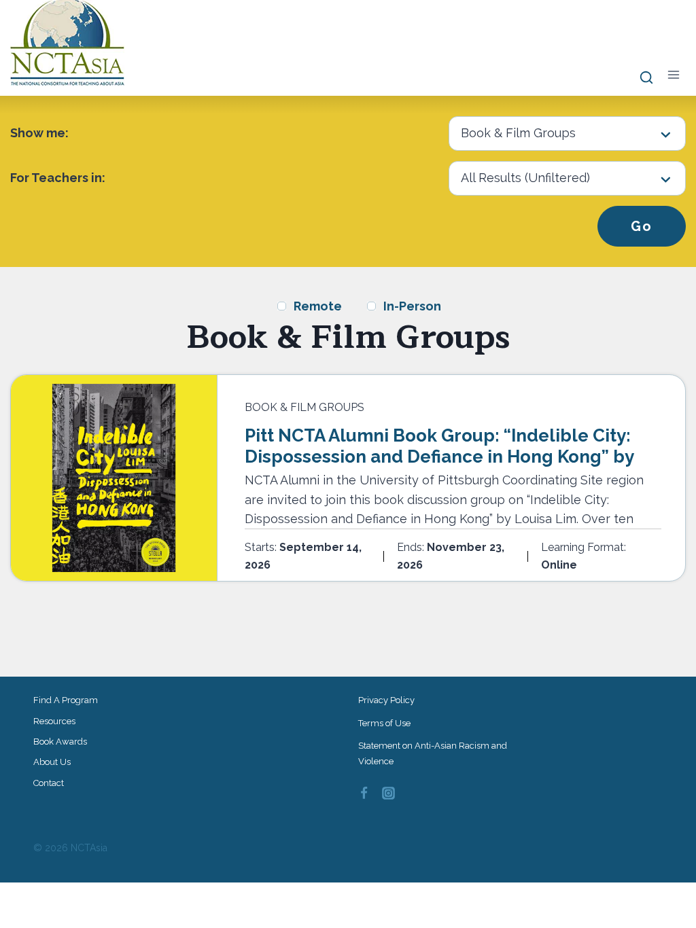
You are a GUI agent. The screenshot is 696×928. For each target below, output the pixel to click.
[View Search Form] (640, 78)
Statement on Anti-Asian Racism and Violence (432, 753)
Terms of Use (384, 723)
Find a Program (65, 700)
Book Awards (60, 741)
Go (641, 226)
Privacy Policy (386, 700)
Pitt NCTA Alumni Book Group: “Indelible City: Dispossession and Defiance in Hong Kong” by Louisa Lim (439, 456)
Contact (48, 783)
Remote (318, 306)
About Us (52, 762)
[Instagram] (388, 793)
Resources (54, 721)
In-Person (412, 306)
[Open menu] (673, 75)
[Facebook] (363, 793)
